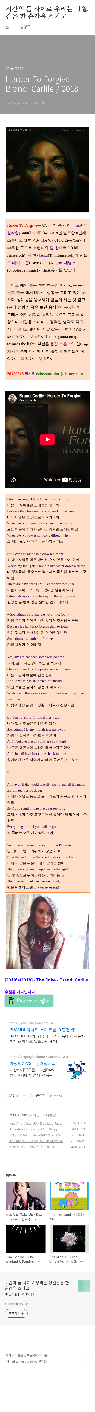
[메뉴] (86, 9)
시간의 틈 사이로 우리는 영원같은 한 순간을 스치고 (46, 9)
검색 (75, 9)
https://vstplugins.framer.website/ (34, 1057)
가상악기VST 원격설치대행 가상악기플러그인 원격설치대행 (33, 1063)
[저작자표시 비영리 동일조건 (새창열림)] (56, 1095)
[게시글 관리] (24, 1095)
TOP (85, 1357)
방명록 (25, 27)
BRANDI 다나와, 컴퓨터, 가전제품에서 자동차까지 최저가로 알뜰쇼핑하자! (47, 1039)
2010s (14, 1115)
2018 (25, 1115)
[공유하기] (19, 1095)
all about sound (17, 1304)
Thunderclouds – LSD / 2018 (30, 1129)
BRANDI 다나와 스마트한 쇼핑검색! (42, 1029)
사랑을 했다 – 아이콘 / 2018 (29, 1147)
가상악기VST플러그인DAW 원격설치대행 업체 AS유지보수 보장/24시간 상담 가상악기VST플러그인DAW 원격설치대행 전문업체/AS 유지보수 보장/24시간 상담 (33, 1072)
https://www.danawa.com (28, 1023)
